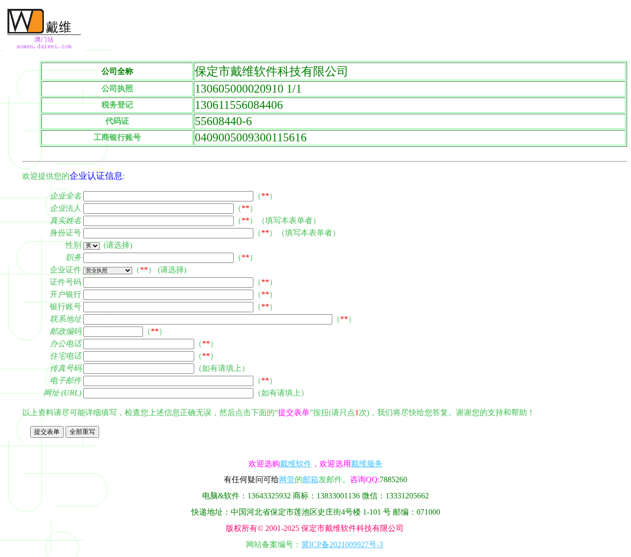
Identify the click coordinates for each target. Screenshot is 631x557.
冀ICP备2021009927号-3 (342, 544)
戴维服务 (367, 463)
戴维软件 (296, 463)
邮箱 (310, 479)
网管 (287, 479)
